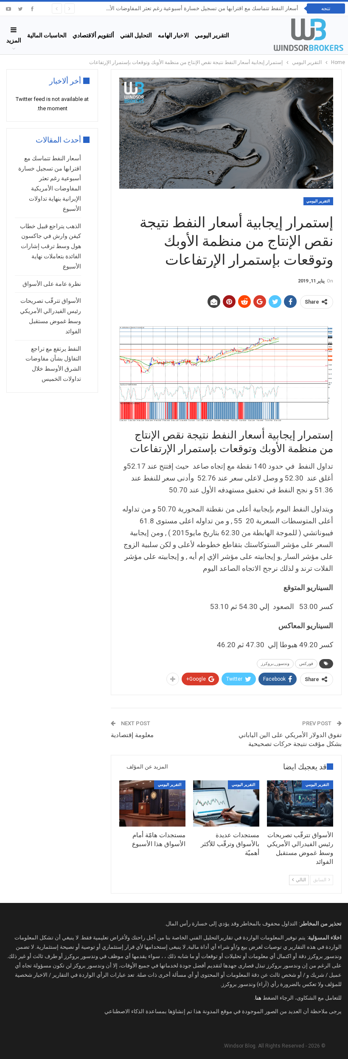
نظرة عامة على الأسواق (51, 283)
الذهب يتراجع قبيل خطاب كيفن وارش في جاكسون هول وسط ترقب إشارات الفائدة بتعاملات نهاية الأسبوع (50, 246)
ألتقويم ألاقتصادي (93, 35)
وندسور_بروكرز (275, 663)
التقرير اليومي (212, 35)
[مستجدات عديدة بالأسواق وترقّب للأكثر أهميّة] (226, 803)
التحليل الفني (136, 35)
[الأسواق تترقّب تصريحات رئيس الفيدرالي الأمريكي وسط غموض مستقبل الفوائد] (300, 803)
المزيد (13, 40)
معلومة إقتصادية (132, 735)
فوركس (306, 663)
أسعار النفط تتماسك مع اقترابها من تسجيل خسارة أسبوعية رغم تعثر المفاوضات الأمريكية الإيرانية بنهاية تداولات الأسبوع (161, 8)
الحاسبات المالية (47, 35)
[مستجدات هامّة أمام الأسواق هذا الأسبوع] (152, 803)
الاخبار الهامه (173, 35)
